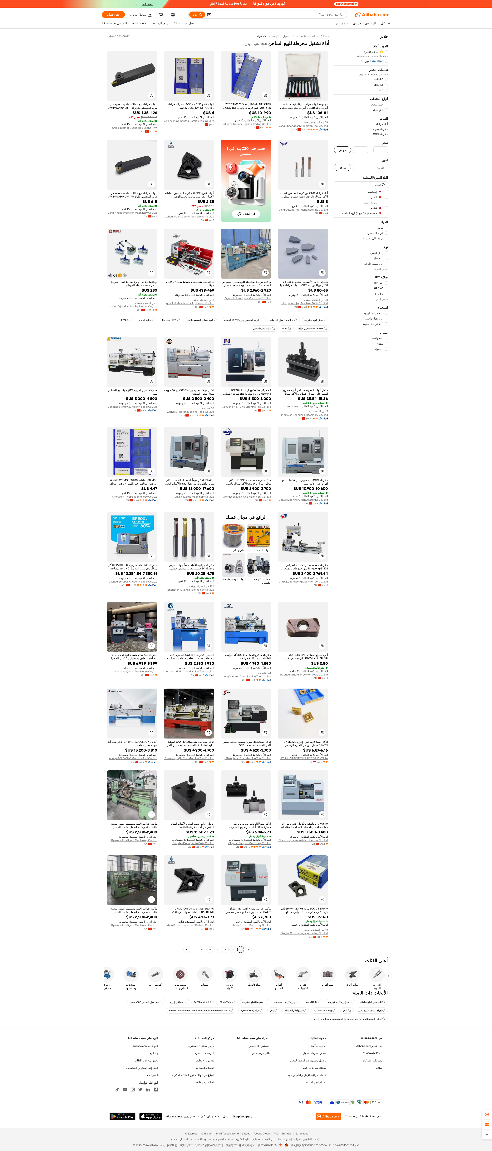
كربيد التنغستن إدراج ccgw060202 (241, 320)
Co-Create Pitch (372, 1053)
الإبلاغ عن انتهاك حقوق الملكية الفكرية (193, 1075)
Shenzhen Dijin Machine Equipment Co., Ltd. (132, 306)
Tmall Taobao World (227, 1133)
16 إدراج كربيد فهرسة (338, 1002)
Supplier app (241, 1116)
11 (194, 949)
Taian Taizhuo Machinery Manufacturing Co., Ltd (303, 499)
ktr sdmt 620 (169, 320)
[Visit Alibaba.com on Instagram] (132, 1089)
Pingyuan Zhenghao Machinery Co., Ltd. (304, 414)
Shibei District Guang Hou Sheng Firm (134, 127)
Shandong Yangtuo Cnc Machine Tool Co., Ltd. (246, 676)
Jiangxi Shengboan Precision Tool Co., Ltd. (303, 125)
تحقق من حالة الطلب (146, 1060)
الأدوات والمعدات (305, 36)
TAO (275, 1133)
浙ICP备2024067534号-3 (344, 1145)
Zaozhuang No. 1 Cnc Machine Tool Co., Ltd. (246, 406)
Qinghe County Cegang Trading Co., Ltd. (247, 123)
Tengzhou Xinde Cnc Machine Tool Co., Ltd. (189, 671)
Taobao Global (261, 1133)
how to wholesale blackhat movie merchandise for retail (199, 1010)
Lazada (246, 1133)
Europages (301, 1133)
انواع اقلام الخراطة (294, 1010)
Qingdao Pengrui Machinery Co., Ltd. (249, 843)
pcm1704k (311, 1002)
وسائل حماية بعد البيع (314, 1067)
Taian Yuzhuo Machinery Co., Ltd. (194, 496)
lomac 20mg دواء (323, 1010)
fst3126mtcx (200, 1002)
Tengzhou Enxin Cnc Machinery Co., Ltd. (247, 496)
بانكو (345, 1010)
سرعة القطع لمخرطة (252, 1002)
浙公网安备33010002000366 (309, 1145)
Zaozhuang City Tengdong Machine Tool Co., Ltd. (303, 581)
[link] (487, 1114)
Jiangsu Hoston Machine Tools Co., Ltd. (190, 411)
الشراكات (152, 1075)
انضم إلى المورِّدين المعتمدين (142, 1067)
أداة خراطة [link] (260, 36)
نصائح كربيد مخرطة (313, 320)
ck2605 (124, 320)
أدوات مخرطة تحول (262, 328)
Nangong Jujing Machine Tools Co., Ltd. (304, 303)
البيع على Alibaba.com (145, 1045)
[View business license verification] (281, 1145)
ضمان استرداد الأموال (314, 1053)
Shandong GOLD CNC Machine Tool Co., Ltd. (132, 758)
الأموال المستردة (204, 1067)
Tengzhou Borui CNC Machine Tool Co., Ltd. (132, 581)
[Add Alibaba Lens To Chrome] (328, 1116)
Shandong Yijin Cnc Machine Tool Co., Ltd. (189, 758)
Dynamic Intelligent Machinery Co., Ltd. (247, 298)
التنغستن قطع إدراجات (370, 1002)
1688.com (206, 1133)
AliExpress (191, 1133)
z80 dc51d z (225, 1002)
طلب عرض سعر (261, 1053)
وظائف (378, 1067)
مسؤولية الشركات (372, 1060)
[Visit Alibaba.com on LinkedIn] (148, 1089)
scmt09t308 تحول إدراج (310, 328)
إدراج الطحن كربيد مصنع (369, 1010)
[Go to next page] (186, 949)
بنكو (272, 1010)
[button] (209, 14)
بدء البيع (154, 1053)
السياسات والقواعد (316, 1082)
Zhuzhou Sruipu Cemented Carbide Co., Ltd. (189, 216)
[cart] (160, 15)
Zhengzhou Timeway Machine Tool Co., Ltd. (132, 406)
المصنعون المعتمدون (259, 1045)
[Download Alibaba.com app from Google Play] (122, 1116)
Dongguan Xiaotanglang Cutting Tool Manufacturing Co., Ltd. (303, 209)
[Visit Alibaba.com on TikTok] (117, 1089)
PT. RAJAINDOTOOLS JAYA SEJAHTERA (304, 758)
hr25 (284, 328)
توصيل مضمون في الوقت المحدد (308, 1060)
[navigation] (361, 493)
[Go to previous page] (248, 949)
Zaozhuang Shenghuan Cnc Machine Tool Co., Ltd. (246, 758)
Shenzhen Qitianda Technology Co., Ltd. (190, 589)
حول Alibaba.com (371, 1037)
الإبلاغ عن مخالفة (204, 1082)
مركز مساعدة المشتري (201, 1045)
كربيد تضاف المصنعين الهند (200, 320)
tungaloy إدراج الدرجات (281, 320)
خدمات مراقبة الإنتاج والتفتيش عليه (307, 1075)
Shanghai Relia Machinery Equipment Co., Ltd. (189, 303)
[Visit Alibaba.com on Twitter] (140, 1089)
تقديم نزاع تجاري (205, 1060)
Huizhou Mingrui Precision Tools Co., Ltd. (303, 674)
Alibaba (325, 36)
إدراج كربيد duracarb (284, 1002)
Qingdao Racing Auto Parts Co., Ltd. (193, 843)
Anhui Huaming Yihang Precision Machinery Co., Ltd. (132, 212)
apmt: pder (145, 320)
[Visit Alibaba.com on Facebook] (155, 1089)
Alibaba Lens (368, 1116)
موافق (342, 150)
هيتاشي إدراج (176, 1002)
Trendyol (287, 1133)
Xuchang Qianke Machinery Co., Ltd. (135, 671)
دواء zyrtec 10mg (250, 1010)
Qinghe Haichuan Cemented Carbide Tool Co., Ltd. (189, 120)
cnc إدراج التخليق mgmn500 (144, 1002)
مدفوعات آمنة (318, 1045)
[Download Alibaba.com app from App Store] (150, 1116)
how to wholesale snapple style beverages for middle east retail (347, 1019)
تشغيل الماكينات (281, 36)
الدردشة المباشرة (204, 1053)
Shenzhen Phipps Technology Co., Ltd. (134, 496)
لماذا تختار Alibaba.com (369, 1045)
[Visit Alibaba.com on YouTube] (125, 1089)
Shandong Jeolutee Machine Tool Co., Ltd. (303, 840)
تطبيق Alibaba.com (177, 1116)
